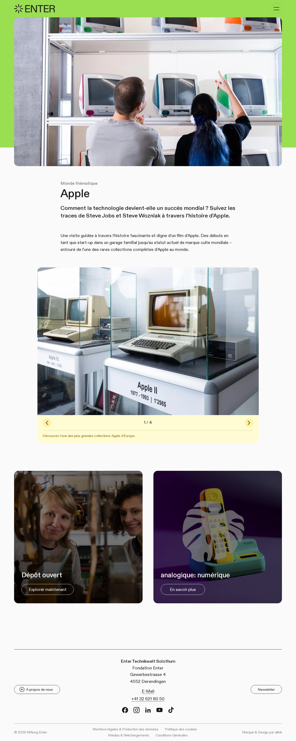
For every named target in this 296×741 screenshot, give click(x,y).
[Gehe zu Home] (34, 8)
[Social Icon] (125, 710)
